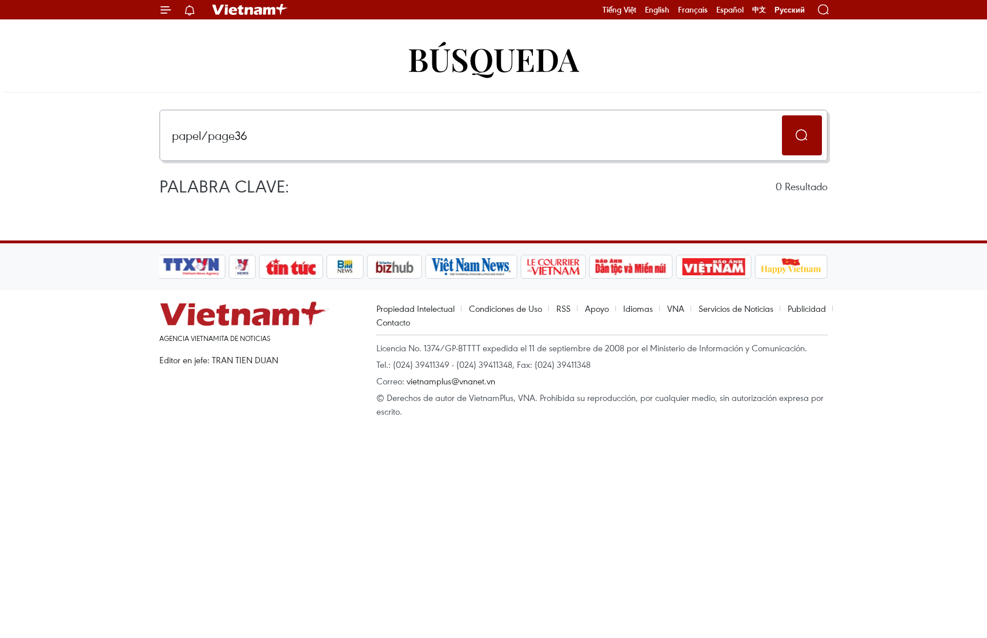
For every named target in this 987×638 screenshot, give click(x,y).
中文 (759, 10)
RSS (563, 308)
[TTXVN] (191, 267)
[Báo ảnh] (713, 267)
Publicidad (807, 308)
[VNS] (471, 267)
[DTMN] (630, 267)
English (657, 10)
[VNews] (242, 267)
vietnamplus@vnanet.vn (451, 381)
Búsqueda (493, 58)
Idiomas (638, 308)
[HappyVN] (791, 267)
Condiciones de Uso (505, 308)
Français (693, 10)
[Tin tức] (291, 267)
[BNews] (345, 267)
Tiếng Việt (619, 10)
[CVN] (552, 267)
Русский (790, 10)
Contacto (393, 322)
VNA (675, 308)
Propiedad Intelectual (415, 308)
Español (730, 10)
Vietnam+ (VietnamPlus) (250, 9)
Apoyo (597, 308)
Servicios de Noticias (736, 308)
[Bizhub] (394, 267)
